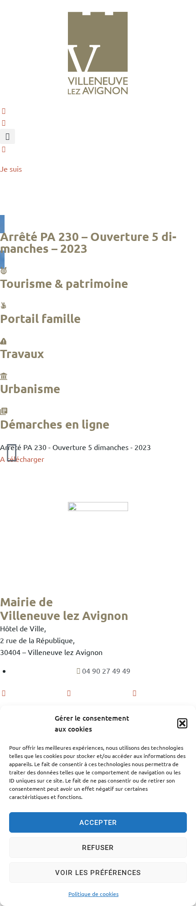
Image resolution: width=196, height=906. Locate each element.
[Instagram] (68, 692)
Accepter (98, 823)
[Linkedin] (134, 692)
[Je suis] (3, 149)
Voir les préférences (98, 873)
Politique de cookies (93, 893)
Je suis (11, 168)
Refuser (98, 848)
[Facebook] (3, 692)
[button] (182, 723)
